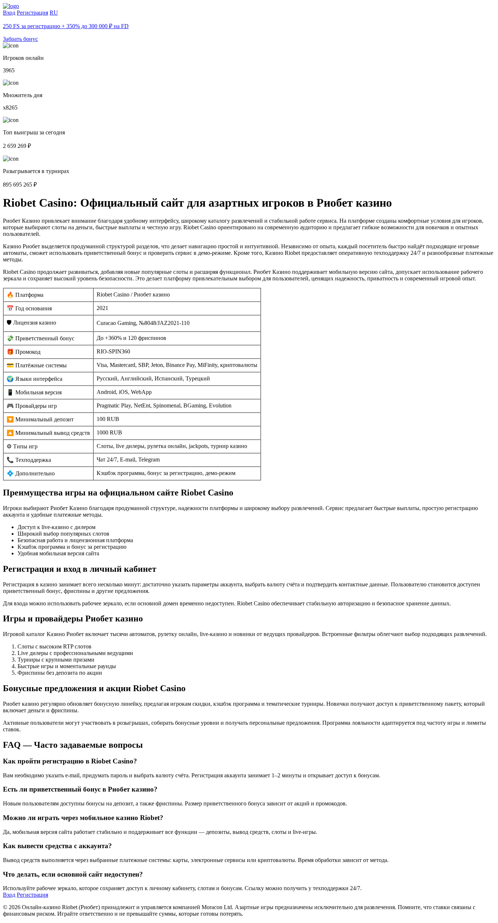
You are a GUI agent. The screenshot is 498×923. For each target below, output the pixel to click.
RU (54, 12)
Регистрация (32, 12)
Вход (9, 12)
